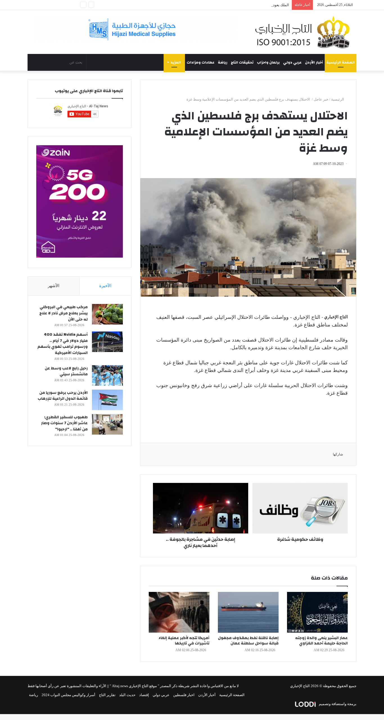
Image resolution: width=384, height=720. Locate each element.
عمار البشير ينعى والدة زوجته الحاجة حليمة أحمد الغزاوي (321, 640)
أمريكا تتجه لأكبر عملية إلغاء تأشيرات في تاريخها (184, 640)
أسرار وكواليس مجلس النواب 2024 (68, 695)
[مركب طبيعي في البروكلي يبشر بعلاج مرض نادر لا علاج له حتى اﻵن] (107, 314)
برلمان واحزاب (268, 62)
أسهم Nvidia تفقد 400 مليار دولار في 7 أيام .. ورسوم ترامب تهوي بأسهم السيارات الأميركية (62, 343)
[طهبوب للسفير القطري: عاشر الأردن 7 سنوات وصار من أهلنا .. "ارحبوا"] (107, 424)
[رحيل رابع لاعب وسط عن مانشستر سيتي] (107, 375)
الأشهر (53, 285)
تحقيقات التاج (242, 62)
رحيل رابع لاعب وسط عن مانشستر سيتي (66, 371)
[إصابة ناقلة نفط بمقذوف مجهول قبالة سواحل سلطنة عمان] (248, 612)
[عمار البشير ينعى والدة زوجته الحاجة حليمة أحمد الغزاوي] (317, 612)
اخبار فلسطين (184, 695)
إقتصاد (144, 695)
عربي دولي (292, 62)
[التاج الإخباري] (304, 32)
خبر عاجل (321, 99)
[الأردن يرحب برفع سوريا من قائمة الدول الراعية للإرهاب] (107, 400)
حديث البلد (127, 695)
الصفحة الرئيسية (340, 62)
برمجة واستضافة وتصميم (337, 704)
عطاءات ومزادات (200, 62)
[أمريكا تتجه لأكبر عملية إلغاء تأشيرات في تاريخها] (179, 612)
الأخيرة (105, 285)
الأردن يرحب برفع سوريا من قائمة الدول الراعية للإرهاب (63, 396)
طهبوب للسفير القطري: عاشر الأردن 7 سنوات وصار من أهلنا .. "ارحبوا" (64, 423)
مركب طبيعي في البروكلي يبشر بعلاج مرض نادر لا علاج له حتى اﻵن (63, 313)
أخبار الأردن (314, 62)
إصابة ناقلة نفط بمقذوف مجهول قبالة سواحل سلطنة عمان (248, 640)
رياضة (222, 62)
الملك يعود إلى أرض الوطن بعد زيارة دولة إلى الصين (249, 5)
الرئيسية (338, 99)
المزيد (176, 62)
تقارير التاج (107, 695)
